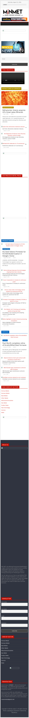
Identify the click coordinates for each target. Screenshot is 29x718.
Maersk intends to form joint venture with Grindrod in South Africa (13, 362)
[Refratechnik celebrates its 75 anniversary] (12, 143)
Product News (6, 249)
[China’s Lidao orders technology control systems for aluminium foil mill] (14, 290)
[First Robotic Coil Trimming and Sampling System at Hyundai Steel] (14, 309)
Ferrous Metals (5, 391)
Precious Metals (5, 393)
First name (4, 602)
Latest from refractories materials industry (14, 128)
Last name (4, 609)
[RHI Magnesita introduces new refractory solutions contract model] (14, 133)
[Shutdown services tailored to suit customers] (13, 377)
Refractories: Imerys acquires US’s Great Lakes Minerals (13, 111)
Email (2, 616)
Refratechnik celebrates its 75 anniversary (14, 144)
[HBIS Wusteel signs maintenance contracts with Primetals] (14, 367)
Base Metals (4, 395)
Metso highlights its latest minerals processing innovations (11, 323)
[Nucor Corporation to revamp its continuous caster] (14, 280)
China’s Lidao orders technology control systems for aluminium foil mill (12, 293)
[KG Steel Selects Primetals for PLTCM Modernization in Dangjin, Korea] (14, 244)
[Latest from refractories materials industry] (13, 126)
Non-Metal (4, 403)
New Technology (5, 407)
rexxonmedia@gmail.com (7, 699)
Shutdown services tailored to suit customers (14, 379)
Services (5, 340)
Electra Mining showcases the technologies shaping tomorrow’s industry (13, 274)
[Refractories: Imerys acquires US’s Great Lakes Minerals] (14, 92)
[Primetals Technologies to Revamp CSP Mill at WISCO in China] (14, 299)
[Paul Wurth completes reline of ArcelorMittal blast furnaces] (14, 335)
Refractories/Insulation (8, 107)
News (2, 412)
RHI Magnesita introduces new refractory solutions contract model (13, 137)
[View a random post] (26, 23)
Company (3, 623)
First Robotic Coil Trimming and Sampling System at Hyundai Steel (13, 313)
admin (12, 114)
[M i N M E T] (2, 23)
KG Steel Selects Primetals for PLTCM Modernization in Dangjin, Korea (14, 254)
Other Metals (4, 398)
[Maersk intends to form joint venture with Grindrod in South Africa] (14, 358)
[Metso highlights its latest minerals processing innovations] (14, 319)
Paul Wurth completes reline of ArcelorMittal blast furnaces (14, 344)
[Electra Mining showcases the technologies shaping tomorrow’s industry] (14, 270)
